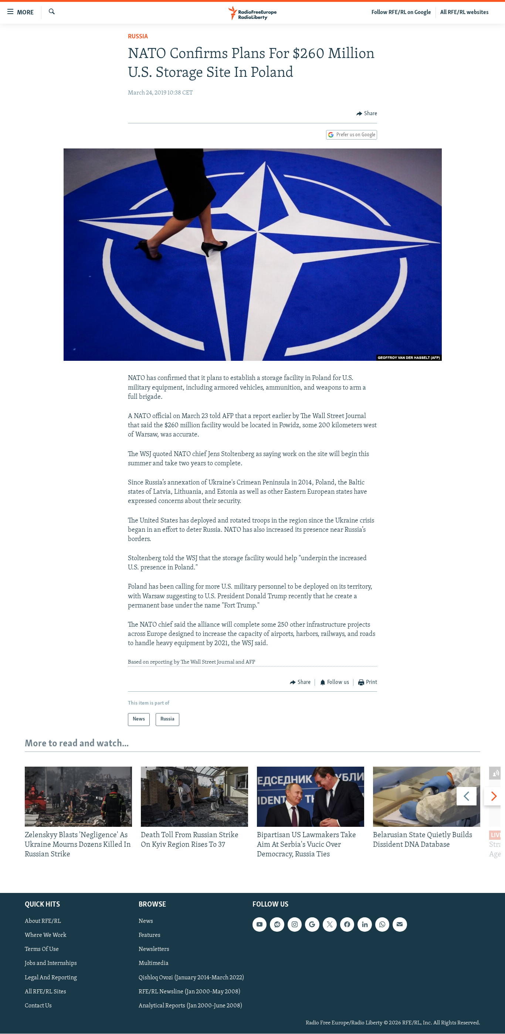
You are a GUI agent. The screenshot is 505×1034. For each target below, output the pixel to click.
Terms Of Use (42, 950)
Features (149, 936)
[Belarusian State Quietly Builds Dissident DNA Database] (426, 797)
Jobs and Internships (51, 964)
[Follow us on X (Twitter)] (330, 925)
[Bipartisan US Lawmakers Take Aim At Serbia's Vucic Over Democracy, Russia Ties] (310, 797)
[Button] (366, 114)
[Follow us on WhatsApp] (382, 925)
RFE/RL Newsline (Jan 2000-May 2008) (190, 992)
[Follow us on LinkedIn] (364, 925)
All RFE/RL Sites (45, 992)
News (146, 922)
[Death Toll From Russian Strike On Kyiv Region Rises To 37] (194, 797)
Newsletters (154, 950)
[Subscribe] (400, 925)
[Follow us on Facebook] (347, 925)
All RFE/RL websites (464, 13)
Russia (138, 37)
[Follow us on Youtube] (260, 925)
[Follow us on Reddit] (277, 925)
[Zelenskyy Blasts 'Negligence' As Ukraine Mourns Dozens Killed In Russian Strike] (78, 797)
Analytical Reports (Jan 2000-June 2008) (191, 1006)
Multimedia (154, 964)
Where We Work (46, 936)
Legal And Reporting (51, 978)
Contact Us (38, 1006)
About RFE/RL (43, 922)
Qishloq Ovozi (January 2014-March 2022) (191, 978)
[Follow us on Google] (312, 925)
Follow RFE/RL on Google (401, 13)
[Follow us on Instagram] (295, 925)
